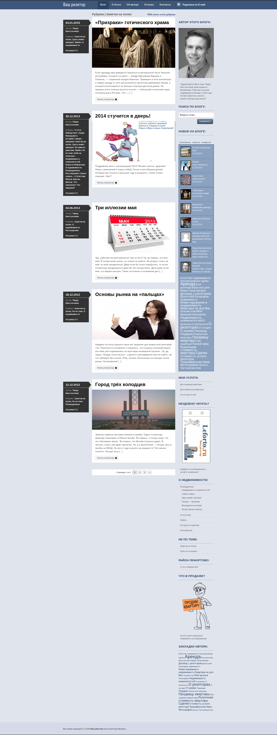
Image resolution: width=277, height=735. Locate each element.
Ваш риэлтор (74, 4)
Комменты (206, 142)
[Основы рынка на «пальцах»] (135, 342)
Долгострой (187, 296)
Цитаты (203, 365)
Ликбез (78, 42)
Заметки (196, 142)
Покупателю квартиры (198, 691)
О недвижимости (74, 168)
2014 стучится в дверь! (123, 116)
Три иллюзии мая (116, 207)
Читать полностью (105, 99)
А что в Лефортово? (189, 567)
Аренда (187, 284)
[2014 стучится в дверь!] (135, 164)
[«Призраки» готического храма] (135, 70)
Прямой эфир (200, 344)
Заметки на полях (188, 546)
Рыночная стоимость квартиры (188, 350)
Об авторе (133, 4)
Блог (103, 4)
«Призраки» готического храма (132, 22)
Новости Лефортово (75, 165)
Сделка (201, 353)
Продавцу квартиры (194, 339)
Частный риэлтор (190, 368)
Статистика (79, 176)
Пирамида (201, 331)
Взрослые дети (201, 287)
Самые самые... (189, 494)
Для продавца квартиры (191, 384)
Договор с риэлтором (195, 293)
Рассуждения (72, 173)
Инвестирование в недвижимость (193, 304)
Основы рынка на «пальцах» (129, 294)
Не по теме (77, 311)
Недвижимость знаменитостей (191, 319)
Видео (184, 290)
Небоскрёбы (198, 314)
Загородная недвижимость (189, 666)
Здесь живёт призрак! (191, 498)
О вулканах (200, 681)
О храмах (187, 330)
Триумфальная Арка (195, 362)
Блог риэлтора (207, 658)
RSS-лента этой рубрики (161, 14)
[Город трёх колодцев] (135, 432)
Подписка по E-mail (193, 4)
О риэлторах (195, 325)
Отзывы (149, 4)
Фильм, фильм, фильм (192, 509)
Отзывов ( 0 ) (72, 50)
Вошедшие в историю (192, 505)
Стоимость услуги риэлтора (193, 357)
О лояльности (200, 324)
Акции (81, 133)
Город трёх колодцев (120, 384)
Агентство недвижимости (195, 278)
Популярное (185, 142)
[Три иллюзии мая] (135, 255)
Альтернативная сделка (194, 281)
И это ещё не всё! (188, 395)
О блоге (116, 4)
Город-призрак (197, 290)
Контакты (165, 4)
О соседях (205, 327)
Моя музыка (201, 675)
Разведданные (73, 170)
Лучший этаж (188, 311)
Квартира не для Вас (195, 308)
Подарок (186, 334)
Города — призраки (191, 502)
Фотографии (189, 364)
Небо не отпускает (188, 551)
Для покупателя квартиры (192, 389)
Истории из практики (189, 525)
